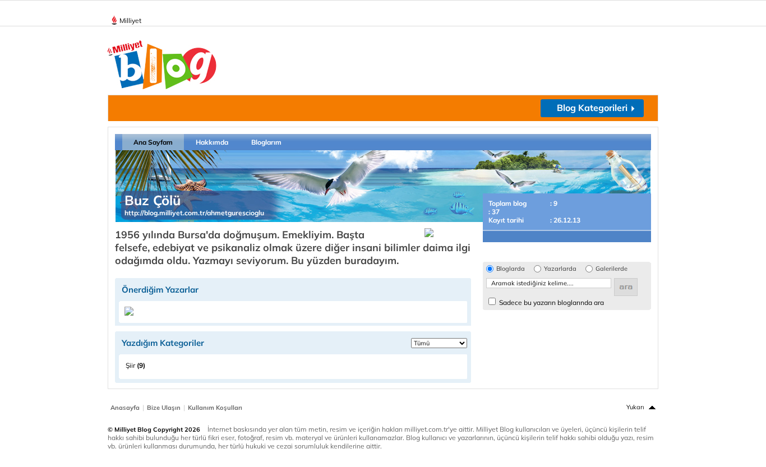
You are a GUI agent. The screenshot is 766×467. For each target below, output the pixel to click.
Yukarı (635, 407)
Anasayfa (125, 407)
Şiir (135, 365)
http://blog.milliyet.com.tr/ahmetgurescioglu (194, 213)
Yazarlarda (560, 268)
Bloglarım (266, 142)
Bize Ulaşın (164, 407)
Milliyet (130, 20)
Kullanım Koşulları (215, 407)
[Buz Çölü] (128, 313)
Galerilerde (611, 268)
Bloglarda (510, 268)
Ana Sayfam (153, 142)
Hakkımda (212, 142)
